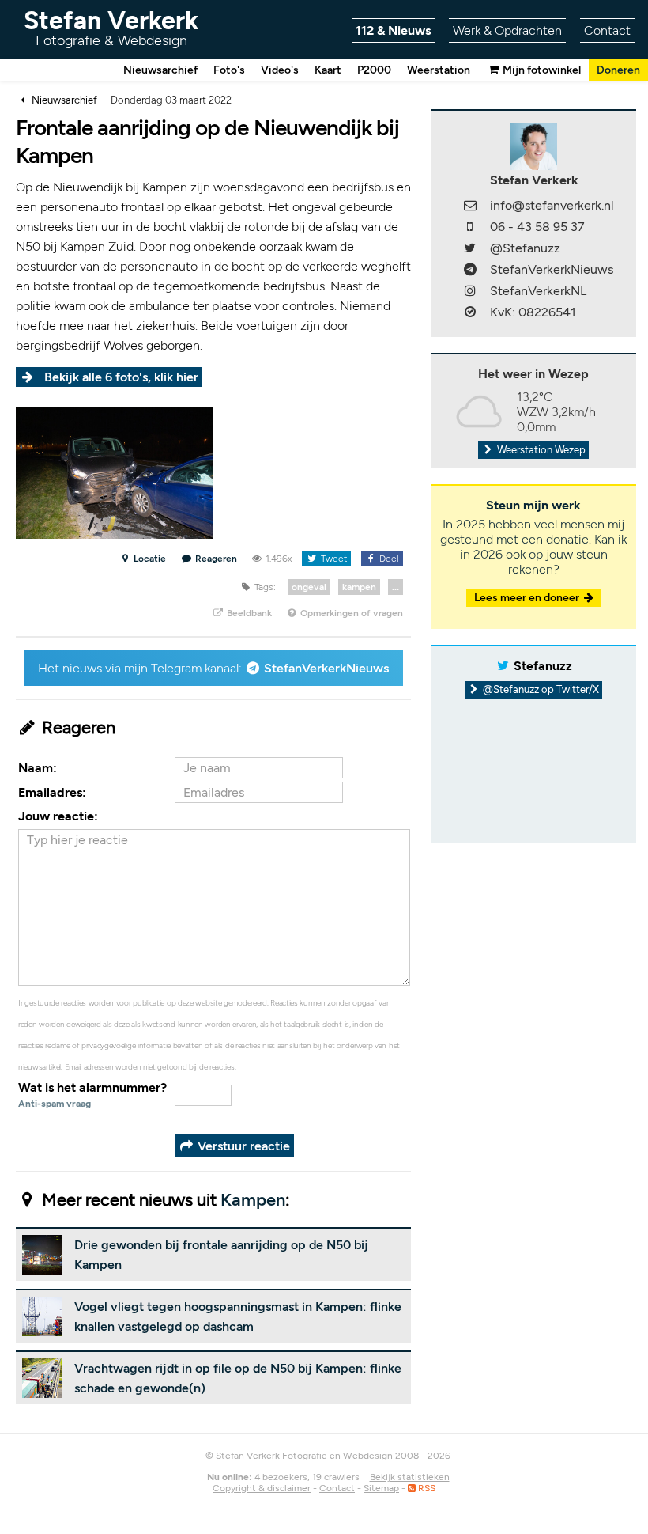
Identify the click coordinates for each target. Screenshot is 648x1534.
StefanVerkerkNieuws (326, 668)
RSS (425, 1488)
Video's (280, 70)
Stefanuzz (543, 665)
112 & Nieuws (393, 30)
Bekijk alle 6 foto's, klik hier (121, 376)
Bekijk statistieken (410, 1477)
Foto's (229, 70)
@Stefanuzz (525, 248)
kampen (359, 587)
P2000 (374, 70)
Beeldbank (248, 613)
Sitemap (381, 1488)
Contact (607, 30)
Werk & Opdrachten (507, 30)
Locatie (148, 558)
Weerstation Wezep (540, 450)
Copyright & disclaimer (262, 1488)
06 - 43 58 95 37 (537, 226)
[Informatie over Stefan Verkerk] (533, 145)
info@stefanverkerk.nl (552, 205)
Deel (388, 558)
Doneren (618, 70)
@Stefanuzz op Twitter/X (539, 689)
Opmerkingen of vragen (350, 613)
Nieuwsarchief (160, 70)
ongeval (309, 587)
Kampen (252, 1199)
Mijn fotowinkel (540, 70)
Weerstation (438, 70)
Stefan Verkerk (111, 27)
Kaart (328, 70)
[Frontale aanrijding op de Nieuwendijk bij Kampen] (114, 471)
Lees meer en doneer (528, 597)
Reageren (216, 558)
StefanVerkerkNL (538, 290)
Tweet (332, 558)
